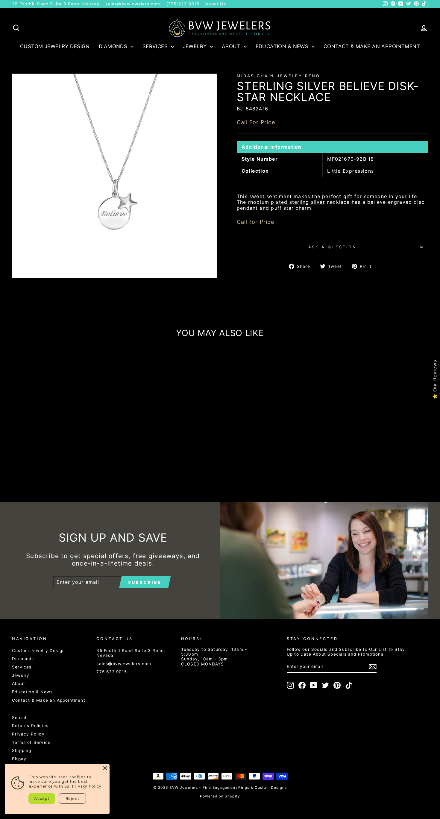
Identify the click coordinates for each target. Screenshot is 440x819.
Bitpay (19, 758)
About (232, 46)
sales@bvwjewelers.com (132, 3)
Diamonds (114, 46)
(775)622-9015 (183, 3)
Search (20, 717)
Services (155, 46)
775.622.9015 (111, 671)
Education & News (283, 46)
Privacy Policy (28, 734)
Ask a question (332, 247)
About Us (215, 3)
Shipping (21, 750)
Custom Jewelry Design (55, 46)
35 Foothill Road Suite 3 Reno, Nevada (55, 3)
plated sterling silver (298, 202)
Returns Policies (30, 725)
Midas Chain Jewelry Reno (278, 76)
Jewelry (195, 46)
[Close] (105, 768)
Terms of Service (31, 742)
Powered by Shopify (220, 796)
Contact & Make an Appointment (372, 46)
